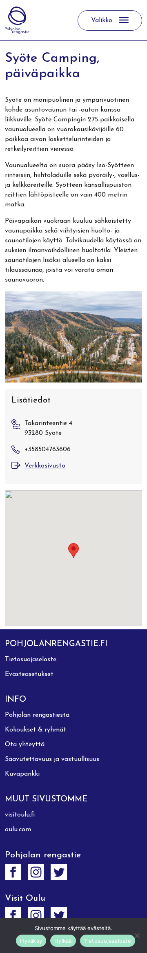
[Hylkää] (137, 935)
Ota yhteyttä (25, 744)
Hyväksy (31, 940)
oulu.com (18, 829)
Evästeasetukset (29, 674)
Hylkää (63, 940)
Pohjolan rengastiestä (37, 715)
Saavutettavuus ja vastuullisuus (52, 759)
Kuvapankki (22, 774)
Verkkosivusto (44, 466)
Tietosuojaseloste (30, 659)
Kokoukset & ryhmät (35, 730)
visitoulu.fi (20, 815)
